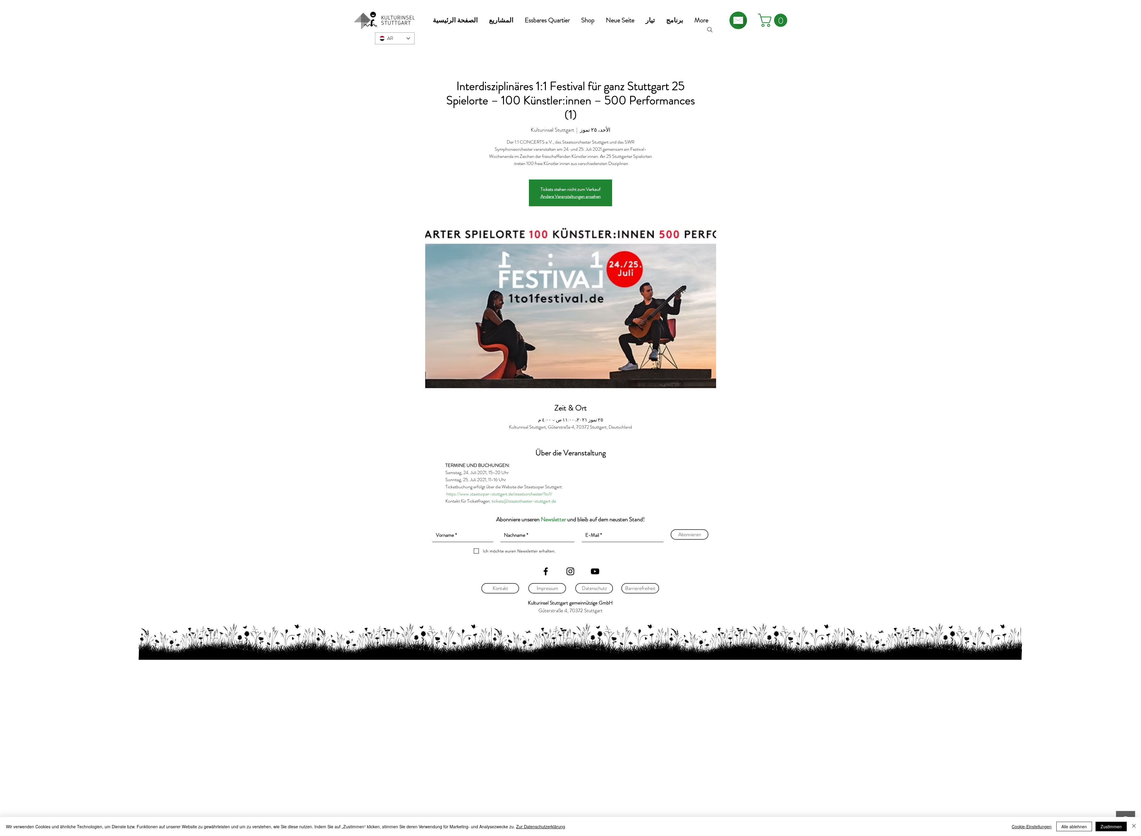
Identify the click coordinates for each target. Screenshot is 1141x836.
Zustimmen (1111, 826)
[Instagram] (570, 571)
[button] (501, 20)
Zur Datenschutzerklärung (540, 826)
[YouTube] (595, 571)
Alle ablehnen (1074, 826)
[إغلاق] (1133, 826)
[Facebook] (545, 571)
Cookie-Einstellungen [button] (1032, 826)
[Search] (710, 29)
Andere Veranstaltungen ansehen (570, 196)
